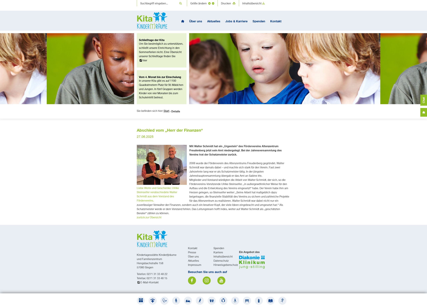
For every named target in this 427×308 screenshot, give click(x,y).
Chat (423, 100)
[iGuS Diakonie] (282, 301)
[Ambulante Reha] (200, 301)
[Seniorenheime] (176, 301)
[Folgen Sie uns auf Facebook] (192, 280)
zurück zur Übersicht (149, 217)
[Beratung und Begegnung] (223, 301)
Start (166, 111)
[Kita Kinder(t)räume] (212, 301)
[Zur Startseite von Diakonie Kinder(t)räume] (153, 21)
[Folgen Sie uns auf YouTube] (221, 280)
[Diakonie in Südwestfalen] (141, 301)
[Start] (182, 21)
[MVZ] (164, 301)
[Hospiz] (259, 301)
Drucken (226, 3)
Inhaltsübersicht (252, 3)
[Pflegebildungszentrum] (271, 301)
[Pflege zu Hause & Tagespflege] (188, 301)
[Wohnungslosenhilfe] (247, 301)
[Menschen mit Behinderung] (235, 301)
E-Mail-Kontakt (149, 282)
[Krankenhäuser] (153, 301)
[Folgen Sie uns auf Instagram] (207, 280)
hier (145, 60)
